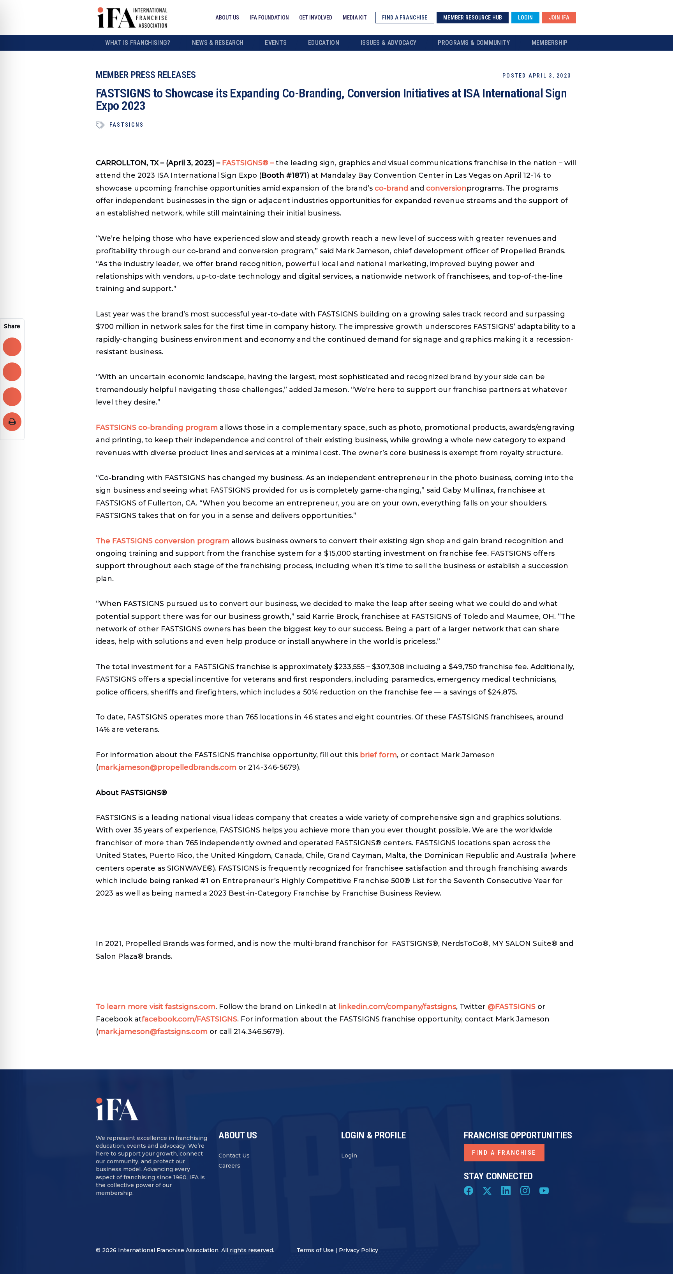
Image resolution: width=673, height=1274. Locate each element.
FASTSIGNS (126, 125)
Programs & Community (474, 42)
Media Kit (355, 17)
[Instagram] (525, 1190)
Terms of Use (315, 1250)
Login (349, 1155)
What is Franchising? (137, 42)
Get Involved (315, 17)
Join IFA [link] (559, 17)
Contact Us (234, 1155)
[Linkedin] (506, 1190)
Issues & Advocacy (388, 42)
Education (323, 42)
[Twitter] (487, 1190)
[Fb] (468, 1190)
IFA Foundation (269, 17)
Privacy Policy (358, 1250)
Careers (229, 1165)
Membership (550, 42)
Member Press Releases (146, 74)
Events (276, 42)
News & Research (218, 42)
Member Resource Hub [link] (472, 17)
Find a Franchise (504, 1152)
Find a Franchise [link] (404, 17)
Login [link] (525, 17)
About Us (227, 17)
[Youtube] (544, 1190)
